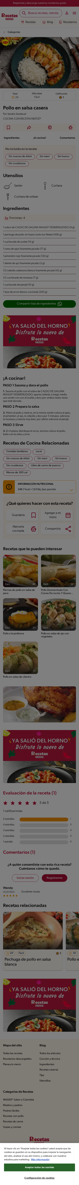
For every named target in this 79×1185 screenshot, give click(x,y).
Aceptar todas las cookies (39, 1167)
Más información (40, 1159)
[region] (39, 1164)
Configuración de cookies (39, 1178)
